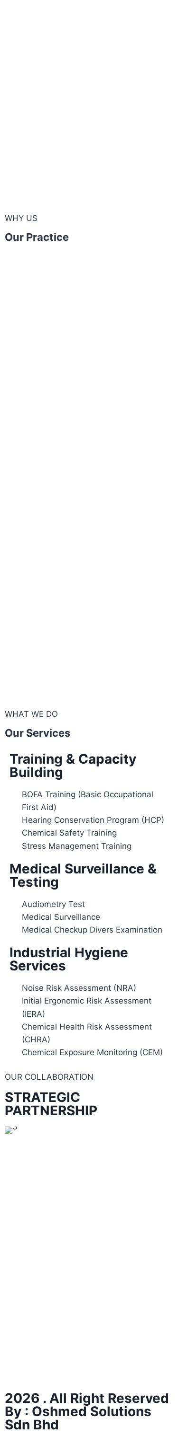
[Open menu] (158, 13)
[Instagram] (45, 1368)
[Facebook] (19, 1368)
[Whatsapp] (71, 1368)
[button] (14, 1130)
